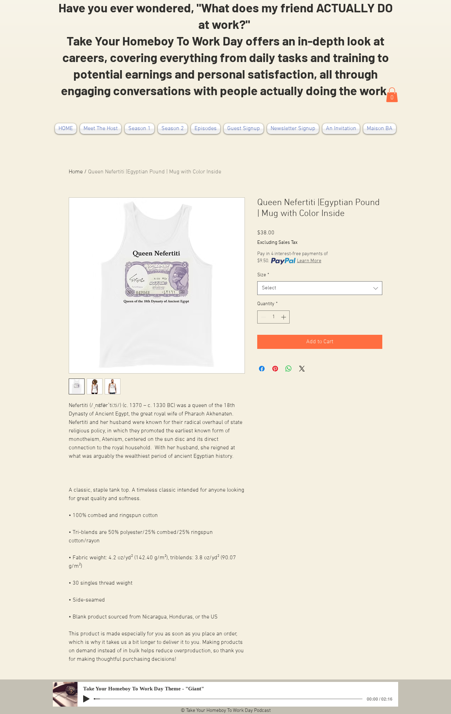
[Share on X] (302, 368)
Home (76, 172)
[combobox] (319, 288)
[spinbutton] (273, 317)
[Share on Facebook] (262, 368)
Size (263, 275)
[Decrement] (262, 317)
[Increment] (284, 317)
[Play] (86, 698)
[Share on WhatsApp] (288, 368)
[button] (392, 94)
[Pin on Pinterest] (275, 368)
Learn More (309, 261)
